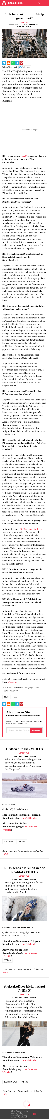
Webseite (12, 682)
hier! (15, 1117)
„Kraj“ (24, 156)
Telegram (26, 67)
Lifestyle (24, 753)
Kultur (24, 22)
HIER (5, 854)
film (6, 697)
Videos (22, 842)
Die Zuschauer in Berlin (31, 529)
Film (15, 697)
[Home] (4, 3)
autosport (9, 842)
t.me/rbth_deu (29, 818)
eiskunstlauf (10, 1082)
